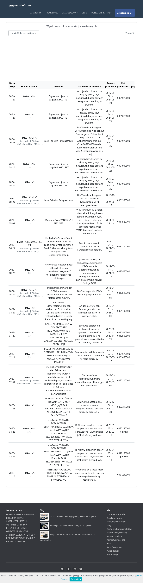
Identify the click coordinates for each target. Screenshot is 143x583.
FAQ (109, 543)
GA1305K (20, 534)
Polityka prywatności (116, 521)
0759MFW (29, 514)
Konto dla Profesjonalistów (119, 529)
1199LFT (21, 517)
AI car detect (113, 550)
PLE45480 (11, 528)
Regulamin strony (115, 518)
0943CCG (23, 531)
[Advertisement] (71, 59)
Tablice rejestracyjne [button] (100, 13)
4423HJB (18, 514)
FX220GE (20, 538)
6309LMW (11, 521)
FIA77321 (11, 541)
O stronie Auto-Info (116, 514)
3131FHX (10, 534)
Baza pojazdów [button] (69, 13)
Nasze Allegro (113, 554)
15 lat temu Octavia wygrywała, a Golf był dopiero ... (74, 516)
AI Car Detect (36, 13)
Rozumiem (76, 579)
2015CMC (22, 528)
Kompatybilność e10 (116, 540)
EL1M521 (22, 521)
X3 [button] (29, 117)
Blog (84, 13)
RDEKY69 (11, 538)
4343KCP (30, 538)
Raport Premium (114, 536)
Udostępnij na (124, 13)
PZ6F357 (30, 534)
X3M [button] (29, 99)
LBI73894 (11, 517)
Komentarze (52, 13)
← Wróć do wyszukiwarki (23, 33)
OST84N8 (11, 524)
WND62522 (12, 531)
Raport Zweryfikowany (117, 532)
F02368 (10, 514)
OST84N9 (22, 524)
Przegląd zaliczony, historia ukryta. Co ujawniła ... (72, 525)
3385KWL (21, 541)
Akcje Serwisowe (114, 547)
